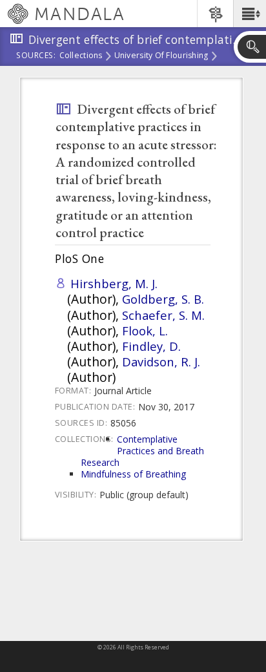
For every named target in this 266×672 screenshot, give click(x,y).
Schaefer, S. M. (163, 315)
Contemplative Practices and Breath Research (142, 450)
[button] (249, 13)
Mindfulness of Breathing (133, 474)
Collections (81, 56)
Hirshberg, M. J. (114, 283)
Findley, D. (151, 346)
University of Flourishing (161, 56)
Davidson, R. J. (161, 361)
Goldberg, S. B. (163, 299)
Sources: (36, 56)
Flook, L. (145, 330)
